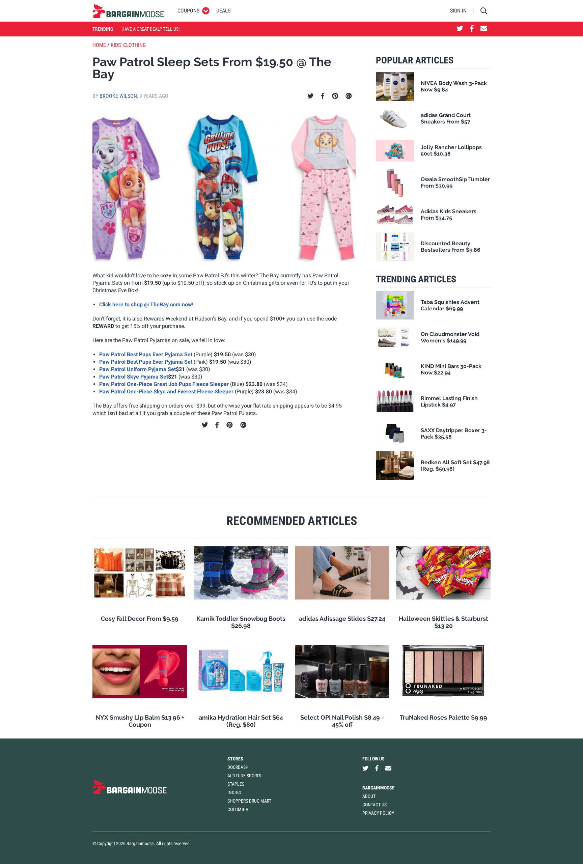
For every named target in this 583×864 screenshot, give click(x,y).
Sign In (458, 10)
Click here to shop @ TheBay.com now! (146, 304)
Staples (235, 784)
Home (99, 45)
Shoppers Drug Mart (249, 801)
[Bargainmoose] (128, 11)
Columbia (237, 809)
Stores (235, 758)
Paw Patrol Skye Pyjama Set (133, 376)
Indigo (234, 792)
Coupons (188, 10)
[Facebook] (322, 96)
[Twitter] (310, 96)
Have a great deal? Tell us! (150, 29)
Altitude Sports (244, 775)
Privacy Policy (378, 813)
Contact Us (374, 804)
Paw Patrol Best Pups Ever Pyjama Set (145, 354)
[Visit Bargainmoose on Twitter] (460, 29)
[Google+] (349, 96)
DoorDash (238, 767)
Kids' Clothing (128, 45)
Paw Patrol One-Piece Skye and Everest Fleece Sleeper (166, 391)
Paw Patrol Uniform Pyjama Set (137, 369)
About (369, 796)
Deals (223, 10)
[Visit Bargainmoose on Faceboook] (472, 29)
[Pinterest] (335, 96)
